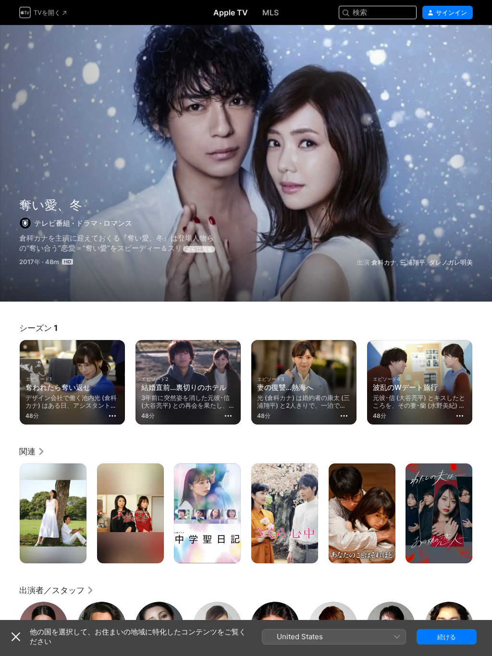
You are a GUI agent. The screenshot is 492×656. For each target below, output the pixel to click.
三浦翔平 (412, 262)
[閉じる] (16, 636)
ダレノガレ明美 (451, 262)
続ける (446, 637)
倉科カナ (383, 262)
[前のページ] (9, 380)
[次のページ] (482, 380)
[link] (32, 451)
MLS (270, 12)
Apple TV (230, 12)
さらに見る (199, 249)
